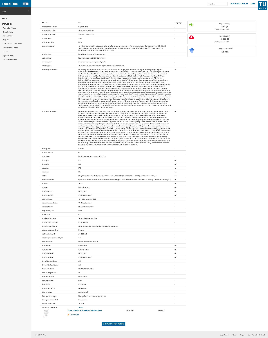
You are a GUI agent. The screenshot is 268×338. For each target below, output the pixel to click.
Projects (6, 40)
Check (225, 52)
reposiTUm (10, 3)
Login (4, 11)
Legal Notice (224, 335)
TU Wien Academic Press (12, 44)
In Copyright (75, 315)
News (4, 18)
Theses (5, 52)
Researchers (7, 36)
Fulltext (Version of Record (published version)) (85, 310)
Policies (234, 335)
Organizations (8, 32)
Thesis (80, 307)
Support (242, 335)
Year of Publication (10, 59)
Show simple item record (113, 324)
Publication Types (9, 28)
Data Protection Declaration (257, 335)
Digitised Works (8, 55)
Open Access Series (10, 48)
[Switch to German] (26, 3)
